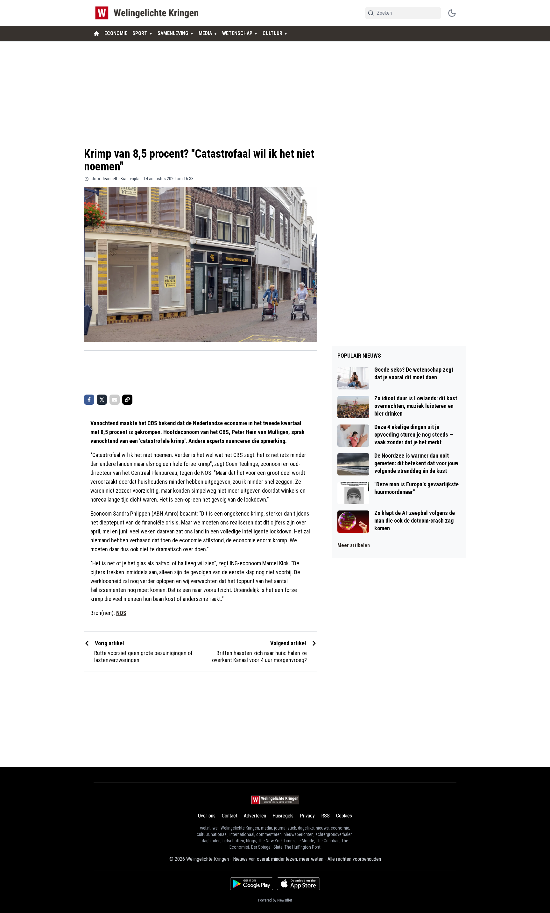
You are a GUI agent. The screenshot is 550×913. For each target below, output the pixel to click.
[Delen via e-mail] (114, 400)
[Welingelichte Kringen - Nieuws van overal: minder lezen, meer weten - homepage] (148, 13)
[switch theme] (452, 13)
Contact (229, 816)
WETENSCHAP (237, 33)
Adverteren (255, 816)
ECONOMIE (115, 33)
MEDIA (205, 33)
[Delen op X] (102, 400)
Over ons (206, 816)
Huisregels (282, 816)
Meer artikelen (353, 545)
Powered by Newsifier (275, 900)
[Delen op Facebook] (89, 400)
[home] (96, 33)
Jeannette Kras (115, 178)
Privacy (307, 816)
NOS (121, 613)
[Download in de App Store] (298, 883)
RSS (325, 816)
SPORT (139, 33)
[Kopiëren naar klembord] (127, 400)
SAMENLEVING (173, 33)
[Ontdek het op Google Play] (251, 883)
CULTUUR (272, 33)
